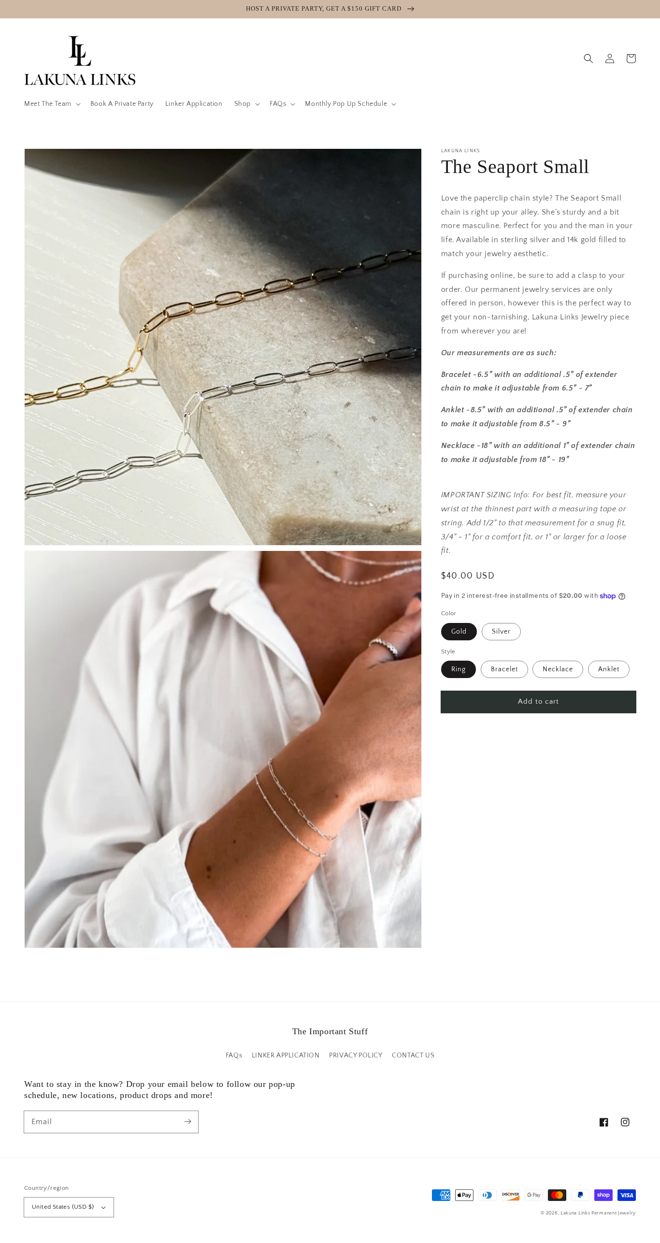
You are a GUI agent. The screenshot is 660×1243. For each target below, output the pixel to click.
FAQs (234, 1055)
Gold (459, 632)
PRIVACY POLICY (355, 1055)
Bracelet (504, 669)
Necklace (558, 669)
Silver (501, 632)
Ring (458, 669)
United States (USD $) (63, 1206)
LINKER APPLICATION (286, 1055)
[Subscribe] (187, 1121)
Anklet (608, 669)
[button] (51, 104)
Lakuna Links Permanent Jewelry (598, 1213)
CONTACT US (413, 1055)
